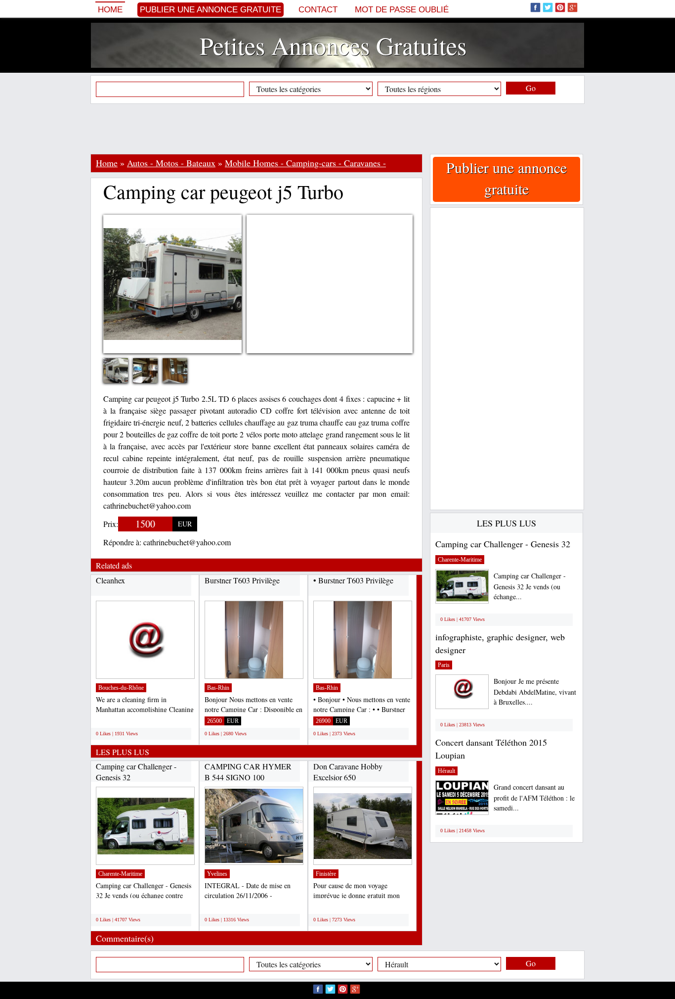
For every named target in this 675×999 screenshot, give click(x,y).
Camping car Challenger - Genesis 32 (502, 544)
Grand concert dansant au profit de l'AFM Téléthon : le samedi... (534, 797)
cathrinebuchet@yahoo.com (187, 542)
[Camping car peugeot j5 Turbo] (123, 372)
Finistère (326, 873)
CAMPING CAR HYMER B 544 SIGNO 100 (248, 771)
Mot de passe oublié (402, 9)
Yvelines (217, 873)
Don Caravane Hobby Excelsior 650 (347, 771)
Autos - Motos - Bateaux (171, 163)
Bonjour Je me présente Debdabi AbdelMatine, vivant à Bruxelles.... (535, 691)
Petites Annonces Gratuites (333, 45)
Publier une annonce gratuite (210, 9)
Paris (444, 665)
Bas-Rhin (218, 687)
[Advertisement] (337, 128)
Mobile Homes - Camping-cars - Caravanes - (305, 163)
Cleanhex (110, 580)
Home (110, 9)
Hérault (446, 770)
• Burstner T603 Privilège (353, 580)
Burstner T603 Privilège (242, 580)
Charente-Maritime (120, 873)
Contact (318, 9)
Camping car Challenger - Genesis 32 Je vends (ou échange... (530, 586)
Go (531, 88)
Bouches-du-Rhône (121, 687)
